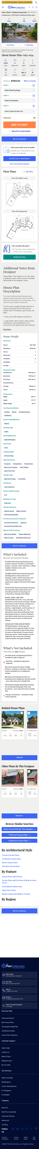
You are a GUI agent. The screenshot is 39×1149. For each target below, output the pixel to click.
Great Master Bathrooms (12, 886)
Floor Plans (10, 45)
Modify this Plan (19, 257)
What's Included (7, 1078)
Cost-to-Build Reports (9, 1086)
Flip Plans (29, 172)
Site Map (34, 1138)
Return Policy (6, 1056)
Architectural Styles (8, 1031)
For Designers (6, 1090)
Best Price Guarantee (9, 1112)
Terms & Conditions (5, 1138)
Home (4, 12)
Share (34, 21)
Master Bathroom (24, 534)
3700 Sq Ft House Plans (18, 835)
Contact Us (5, 1052)
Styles (9, 12)
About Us (5, 1108)
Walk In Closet (8, 538)
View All (19, 816)
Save (9, 21)
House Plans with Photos (12, 877)
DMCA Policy (26, 1138)
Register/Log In (7, 1061)
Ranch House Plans (10, 863)
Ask (24, 21)
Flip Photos (29, 45)
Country (6, 412)
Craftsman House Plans (19, 12)
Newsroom (5, 1120)
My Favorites (6, 1065)
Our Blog (5, 1124)
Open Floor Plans (9, 890)
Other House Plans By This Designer (18, 829)
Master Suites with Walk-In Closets (16, 894)
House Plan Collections (9, 1035)
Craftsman (7, 415)
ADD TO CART (19, 124)
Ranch (14, 412)
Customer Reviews (8, 1116)
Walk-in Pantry (21, 511)
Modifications (6, 1082)
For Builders (6, 1095)
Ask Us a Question (19, 139)
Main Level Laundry (10, 467)
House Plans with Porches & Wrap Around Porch (19, 881)
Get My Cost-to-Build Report (19, 158)
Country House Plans (10, 855)
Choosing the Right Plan (10, 1026)
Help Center (6, 1048)
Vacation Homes (24, 412)
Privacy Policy (16, 1138)
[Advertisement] (19, 936)
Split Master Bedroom (23, 538)
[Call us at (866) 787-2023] (36, 2)
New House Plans (8, 1022)
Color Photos (24, 467)
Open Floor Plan (9, 471)
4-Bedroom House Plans (18, 841)
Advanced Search (8, 1018)
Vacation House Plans (11, 866)
